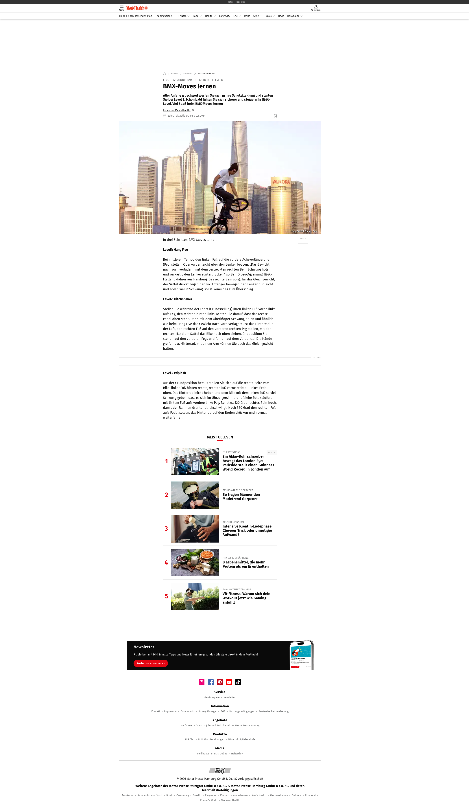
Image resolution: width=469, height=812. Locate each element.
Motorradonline (279, 795)
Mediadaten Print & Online (212, 753)
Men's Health (259, 795)
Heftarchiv (237, 753)
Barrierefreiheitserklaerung (273, 711)
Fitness (182, 16)
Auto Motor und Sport (150, 795)
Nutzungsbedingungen (241, 711)
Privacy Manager (207, 711)
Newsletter (229, 697)
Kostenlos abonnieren (150, 663)
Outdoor (296, 795)
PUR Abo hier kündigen (211, 739)
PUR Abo (189, 739)
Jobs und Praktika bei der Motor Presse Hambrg (232, 725)
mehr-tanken (240, 795)
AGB (223, 711)
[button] (220, 177)
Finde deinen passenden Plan (135, 16)
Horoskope (293, 16)
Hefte (230, 2)
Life (235, 16)
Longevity (224, 16)
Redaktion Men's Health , (177, 110)
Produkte (240, 2)
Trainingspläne (163, 16)
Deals (268, 16)
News (281, 16)
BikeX (169, 795)
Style (256, 16)
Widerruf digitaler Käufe (241, 739)
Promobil (310, 795)
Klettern (224, 795)
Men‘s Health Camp (191, 725)
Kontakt (155, 711)
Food (196, 16)
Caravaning (182, 795)
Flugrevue (210, 795)
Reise (247, 16)
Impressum (170, 711)
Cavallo (197, 795)
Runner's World (208, 800)
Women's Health (230, 800)
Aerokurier (128, 795)
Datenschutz (187, 711)
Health (209, 16)
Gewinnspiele (211, 697)
